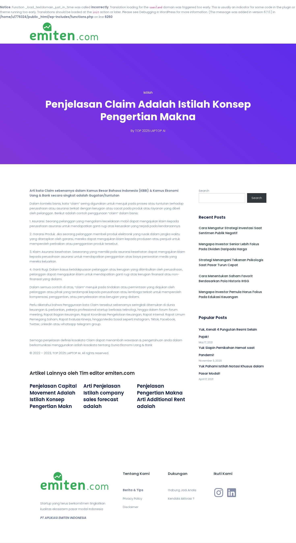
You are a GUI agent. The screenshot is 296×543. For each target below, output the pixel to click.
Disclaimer (130, 507)
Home (136, 31)
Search (204, 191)
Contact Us (176, 31)
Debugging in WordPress (157, 12)
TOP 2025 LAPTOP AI (150, 130)
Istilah (148, 92)
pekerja (71, 309)
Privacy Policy (132, 498)
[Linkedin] (232, 493)
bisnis (57, 203)
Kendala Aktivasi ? (181, 498)
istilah (78, 345)
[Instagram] (219, 493)
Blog (153, 31)
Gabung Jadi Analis (182, 490)
